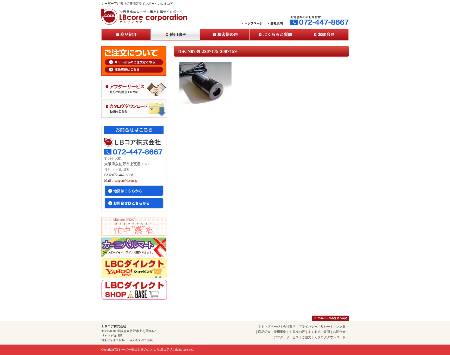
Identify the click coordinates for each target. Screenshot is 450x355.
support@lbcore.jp (126, 180)
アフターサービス (286, 337)
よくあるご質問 (274, 34)
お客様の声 (225, 34)
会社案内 (289, 326)
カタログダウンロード (330, 337)
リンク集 (339, 326)
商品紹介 (126, 34)
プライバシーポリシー (314, 326)
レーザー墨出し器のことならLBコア (144, 349)
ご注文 (306, 337)
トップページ (270, 326)
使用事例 (175, 34)
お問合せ (324, 34)
